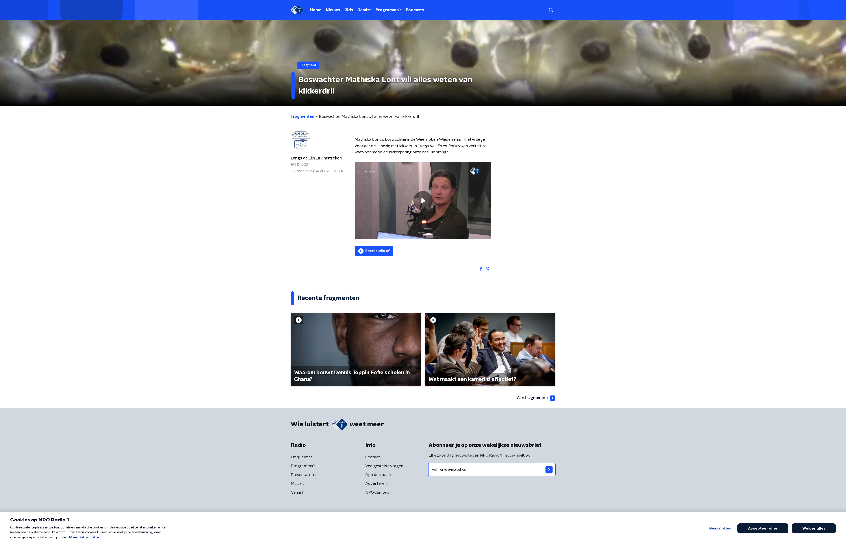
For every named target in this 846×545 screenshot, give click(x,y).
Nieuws (333, 10)
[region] (423, 200)
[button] (551, 10)
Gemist (364, 10)
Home (315, 10)
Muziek (297, 484)
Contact (372, 457)
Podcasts (415, 10)
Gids (348, 10)
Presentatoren (304, 475)
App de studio (378, 475)
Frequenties (301, 457)
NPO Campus (377, 492)
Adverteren (376, 484)
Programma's (388, 10)
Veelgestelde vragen (384, 466)
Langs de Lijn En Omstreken (316, 158)
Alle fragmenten (532, 398)
